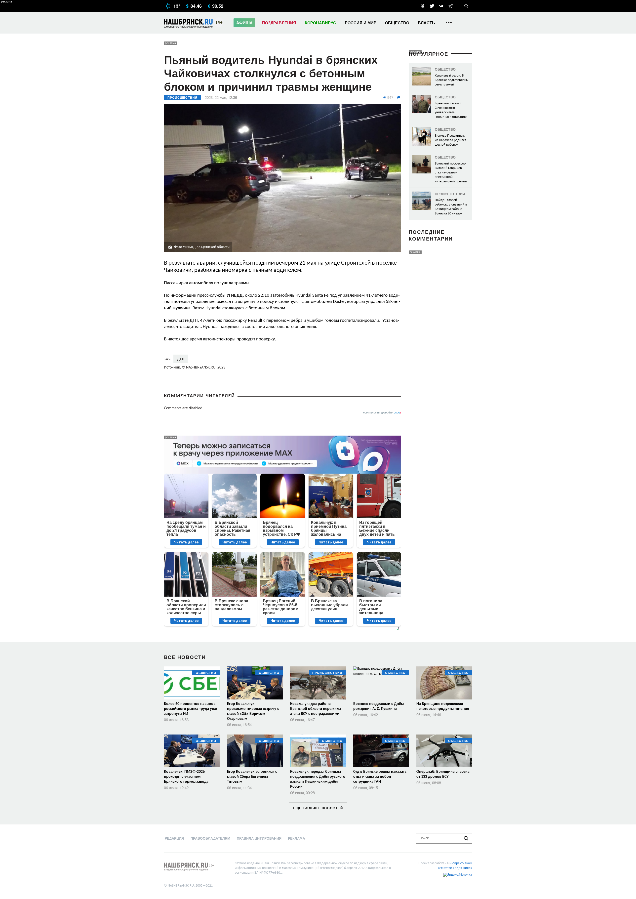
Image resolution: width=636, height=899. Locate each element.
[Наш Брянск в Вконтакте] (441, 6)
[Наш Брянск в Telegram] (450, 6)
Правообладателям (210, 838)
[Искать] (466, 838)
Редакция (174, 838)
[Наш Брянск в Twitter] (432, 6)
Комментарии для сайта (382, 412)
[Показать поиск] (466, 6)
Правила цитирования (259, 838)
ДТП (180, 358)
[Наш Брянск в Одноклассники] (422, 6)
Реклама (296, 838)
